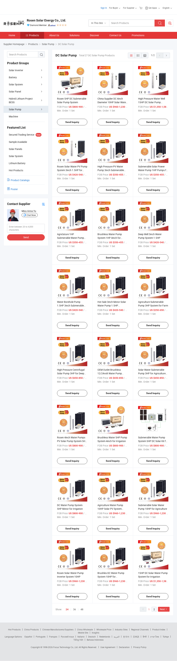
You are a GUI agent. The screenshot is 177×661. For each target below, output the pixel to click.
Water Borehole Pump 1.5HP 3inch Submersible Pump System (70, 305)
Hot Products (14, 629)
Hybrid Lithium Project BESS (21, 100)
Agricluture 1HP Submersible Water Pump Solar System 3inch (70, 238)
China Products (31, 629)
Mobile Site (83, 632)
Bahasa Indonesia (95, 639)
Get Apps (152, 7)
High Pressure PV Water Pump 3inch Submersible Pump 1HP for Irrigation (110, 170)
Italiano (81, 636)
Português (40, 636)
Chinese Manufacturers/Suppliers (57, 629)
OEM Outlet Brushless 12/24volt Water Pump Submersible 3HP (109, 373)
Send (26, 237)
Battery (13, 77)
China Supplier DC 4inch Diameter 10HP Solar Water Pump (112, 102)
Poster (14, 189)
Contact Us (115, 35)
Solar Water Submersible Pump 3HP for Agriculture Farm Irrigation (152, 373)
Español (28, 636)
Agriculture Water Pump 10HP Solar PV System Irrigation (110, 508)
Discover (94, 35)
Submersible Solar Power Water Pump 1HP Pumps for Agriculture (153, 170)
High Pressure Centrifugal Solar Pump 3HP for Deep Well (71, 373)
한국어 (126, 636)
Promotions (138, 35)
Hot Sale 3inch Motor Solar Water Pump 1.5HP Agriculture (111, 305)
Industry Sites (121, 629)
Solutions (74, 35)
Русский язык (67, 636)
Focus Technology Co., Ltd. (66, 647)
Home (12, 35)
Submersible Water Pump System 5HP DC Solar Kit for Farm (153, 441)
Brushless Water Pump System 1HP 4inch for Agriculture (109, 238)
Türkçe (166, 636)
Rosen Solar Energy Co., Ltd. (46, 20)
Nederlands (104, 636)
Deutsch (92, 636)
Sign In (104, 7)
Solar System (16, 84)
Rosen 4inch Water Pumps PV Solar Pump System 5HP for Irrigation (72, 441)
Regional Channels (140, 629)
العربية (116, 636)
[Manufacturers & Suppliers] (25, 7)
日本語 (136, 636)
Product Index (158, 629)
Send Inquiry (72, 122)
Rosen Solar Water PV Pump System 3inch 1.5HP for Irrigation (72, 170)
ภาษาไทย (154, 636)
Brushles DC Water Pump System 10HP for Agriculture (110, 576)
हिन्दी (145, 636)
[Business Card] (43, 204)
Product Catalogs (20, 180)
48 (82, 609)
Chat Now (31, 215)
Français (53, 636)
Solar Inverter (16, 70)
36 (74, 609)
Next (162, 609)
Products (34, 35)
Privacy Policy (139, 647)
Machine (13, 116)
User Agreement (107, 647)
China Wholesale (85, 629)
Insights (95, 632)
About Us (54, 35)
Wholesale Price (103, 629)
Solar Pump (15, 109)
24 (67, 609)
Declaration (124, 647)
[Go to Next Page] (166, 55)
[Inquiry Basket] (141, 7)
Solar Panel (15, 91)
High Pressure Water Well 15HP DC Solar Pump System (151, 102)
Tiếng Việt (78, 639)
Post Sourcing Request (170, 23)
